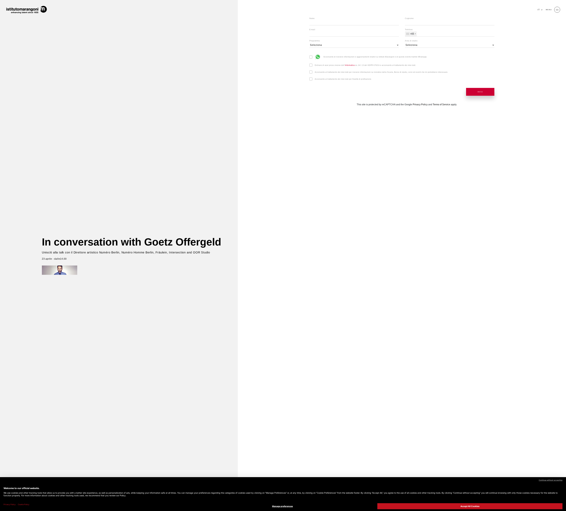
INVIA (480, 92)
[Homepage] (26, 10)
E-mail (312, 30)
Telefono (409, 30)
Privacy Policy (420, 104)
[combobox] (411, 33)
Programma (314, 41)
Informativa (350, 65)
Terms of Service (441, 104)
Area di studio (411, 41)
